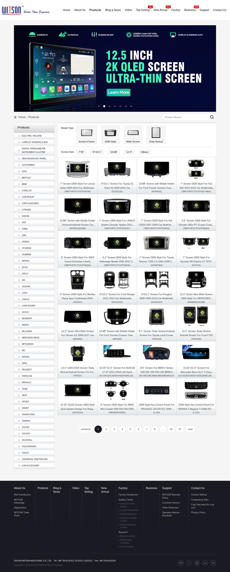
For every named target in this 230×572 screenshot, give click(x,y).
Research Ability (127, 536)
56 (171, 429)
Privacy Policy (198, 512)
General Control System (127, 505)
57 (180, 429)
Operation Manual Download (170, 514)
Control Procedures (129, 510)
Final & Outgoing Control (128, 526)
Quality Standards (128, 514)
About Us (19, 488)
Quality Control (126, 499)
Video (75, 488)
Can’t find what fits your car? (202, 506)
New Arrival (105, 490)
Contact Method (199, 494)
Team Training (126, 547)
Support (167, 488)
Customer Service (171, 502)
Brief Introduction (22, 494)
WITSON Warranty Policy (171, 496)
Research (123, 532)
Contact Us (198, 488)
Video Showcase (170, 507)
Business (151, 488)
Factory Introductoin (128, 494)
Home (22, 117)
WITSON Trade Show (21, 514)
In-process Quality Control (128, 519)
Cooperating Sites (200, 499)
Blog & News (57, 490)
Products (33, 117)
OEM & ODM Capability (126, 541)
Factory (123, 488)
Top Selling (88, 490)
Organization (20, 507)
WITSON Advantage (19, 501)
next (190, 429)
